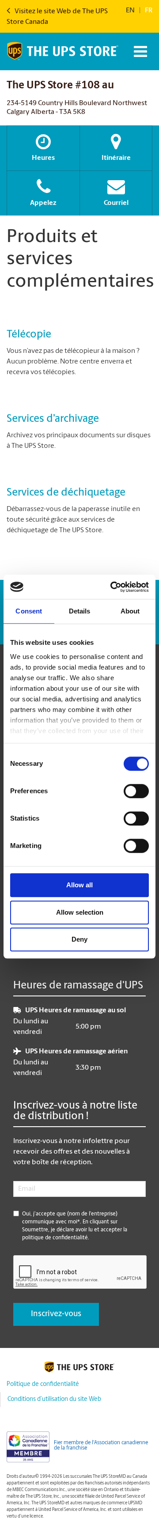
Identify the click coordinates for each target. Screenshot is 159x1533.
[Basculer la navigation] (139, 51)
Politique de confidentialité (43, 1384)
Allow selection (79, 912)
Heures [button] (43, 158)
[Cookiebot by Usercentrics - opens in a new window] (112, 587)
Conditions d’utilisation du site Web (54, 1399)
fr (148, 10)
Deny (79, 939)
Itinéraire (116, 158)
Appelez (43, 203)
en (130, 10)
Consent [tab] (28, 611)
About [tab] (130, 611)
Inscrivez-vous (56, 1314)
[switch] (136, 791)
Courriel (116, 203)
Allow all (79, 885)
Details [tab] (80, 611)
